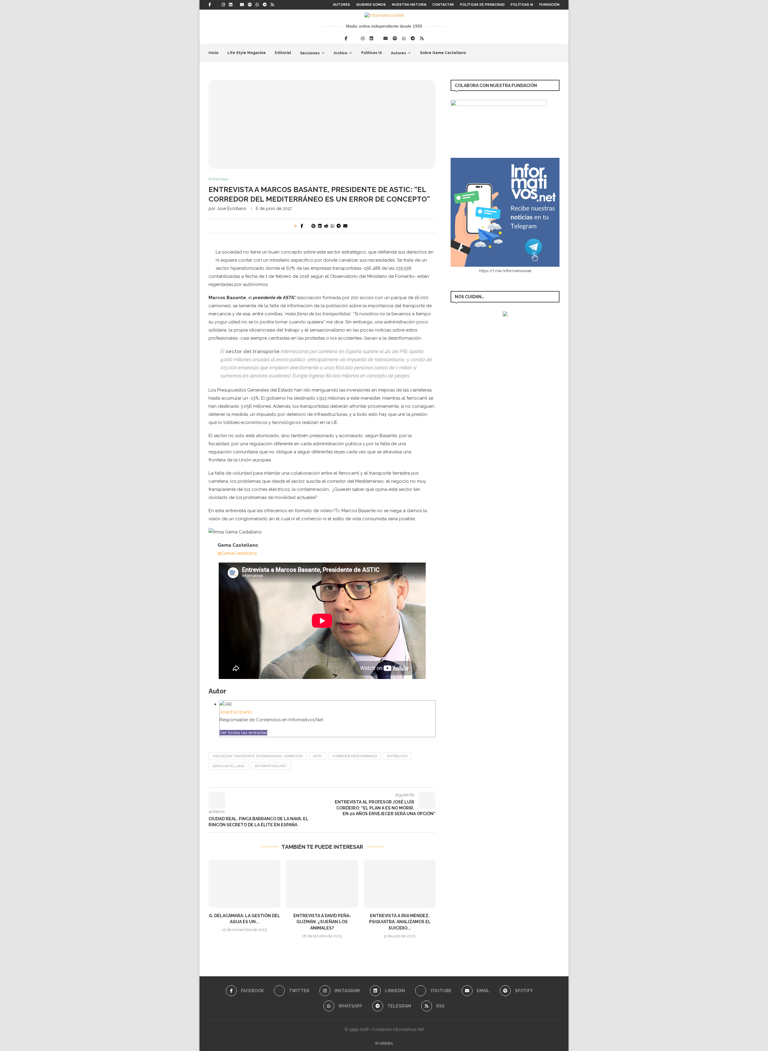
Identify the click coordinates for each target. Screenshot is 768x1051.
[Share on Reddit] (326, 226)
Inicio (213, 53)
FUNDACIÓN (549, 5)
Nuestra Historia (409, 5)
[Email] (242, 5)
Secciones (310, 53)
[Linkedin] (230, 5)
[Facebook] (209, 5)
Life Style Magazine (246, 53)
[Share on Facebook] (302, 226)
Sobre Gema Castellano (443, 53)
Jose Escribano (231, 208)
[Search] (557, 53)
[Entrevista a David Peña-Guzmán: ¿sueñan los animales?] (322, 884)
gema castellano (228, 766)
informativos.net (271, 766)
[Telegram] (265, 5)
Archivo (340, 53)
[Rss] (272, 5)
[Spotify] (250, 5)
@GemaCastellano (237, 553)
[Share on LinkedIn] (320, 226)
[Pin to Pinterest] (313, 226)
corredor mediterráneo (354, 756)
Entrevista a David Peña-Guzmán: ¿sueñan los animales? (322, 921)
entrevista (397, 756)
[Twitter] (216, 5)
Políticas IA (522, 5)
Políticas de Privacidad (482, 5)
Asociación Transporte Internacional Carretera (257, 756)
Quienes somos (371, 5)
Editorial (283, 53)
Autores (341, 5)
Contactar (443, 5)
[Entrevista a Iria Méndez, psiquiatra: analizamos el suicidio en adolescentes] (400, 884)
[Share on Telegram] (339, 226)
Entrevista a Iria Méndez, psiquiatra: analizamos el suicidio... (400, 921)
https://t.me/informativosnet (505, 271)
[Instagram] (223, 5)
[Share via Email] (345, 226)
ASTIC (317, 756)
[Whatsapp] (257, 5)
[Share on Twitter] (307, 226)
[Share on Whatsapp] (332, 226)
